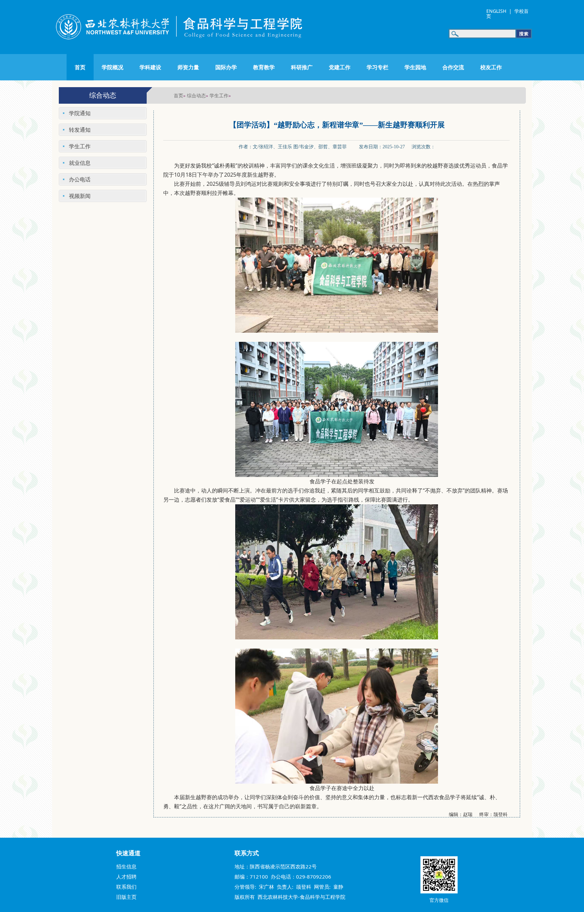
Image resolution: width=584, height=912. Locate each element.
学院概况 (112, 67)
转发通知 (80, 129)
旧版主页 (126, 896)
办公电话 (80, 179)
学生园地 (415, 67)
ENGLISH (496, 11)
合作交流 (453, 67)
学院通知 (80, 113)
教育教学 (264, 67)
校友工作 (491, 67)
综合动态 (196, 95)
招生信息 (126, 866)
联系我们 (126, 886)
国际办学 (226, 67)
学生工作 (219, 95)
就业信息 (80, 163)
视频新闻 (80, 196)
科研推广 (302, 67)
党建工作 (339, 67)
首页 (80, 67)
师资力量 (188, 67)
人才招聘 (126, 876)
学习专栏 (377, 67)
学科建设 (150, 67)
